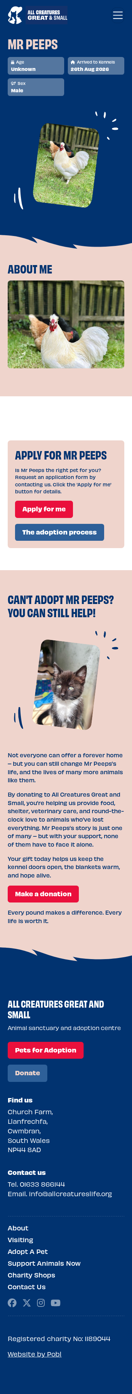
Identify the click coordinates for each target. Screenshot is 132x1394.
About (18, 1228)
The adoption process (59, 532)
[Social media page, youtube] (55, 1302)
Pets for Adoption (45, 1050)
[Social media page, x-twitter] (26, 1302)
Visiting (20, 1240)
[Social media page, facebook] (12, 1302)
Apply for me (44, 508)
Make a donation (43, 893)
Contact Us (27, 1287)
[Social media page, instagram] (41, 1302)
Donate (27, 1072)
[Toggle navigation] (117, 15)
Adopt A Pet (28, 1251)
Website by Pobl (35, 1354)
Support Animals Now (44, 1263)
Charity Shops (31, 1275)
